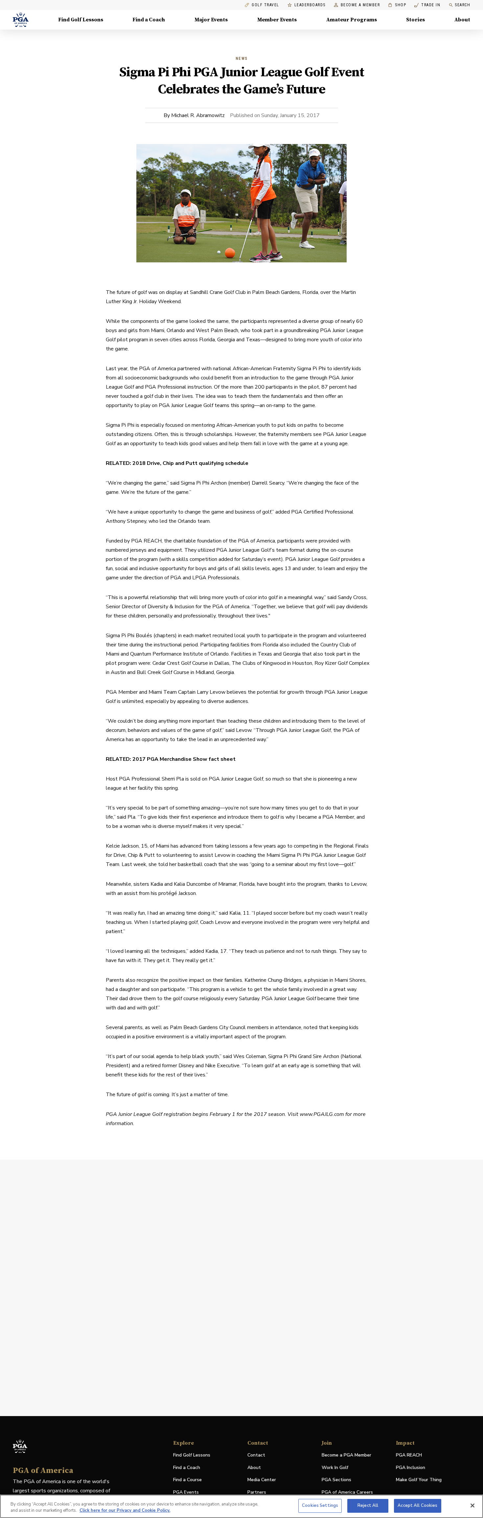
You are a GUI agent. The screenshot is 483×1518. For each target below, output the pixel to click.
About (462, 19)
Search (462, 5)
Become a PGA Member (346, 1455)
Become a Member (360, 5)
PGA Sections (336, 1480)
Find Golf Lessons (80, 19)
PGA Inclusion (410, 1467)
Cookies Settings (320, 1505)
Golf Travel (265, 5)
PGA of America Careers (347, 1492)
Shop (397, 5)
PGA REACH (409, 1455)
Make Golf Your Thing (419, 1480)
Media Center (261, 1480)
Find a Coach (148, 19)
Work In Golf (335, 1467)
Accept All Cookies (417, 1505)
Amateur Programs (351, 19)
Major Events (211, 19)
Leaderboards (310, 5)
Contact (256, 1455)
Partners (256, 1492)
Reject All (367, 1505)
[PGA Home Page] (21, 20)
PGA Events (186, 1492)
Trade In (427, 5)
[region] (241, 1506)
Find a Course (187, 1480)
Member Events (277, 19)
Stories (415, 19)
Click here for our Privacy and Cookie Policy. (125, 1511)
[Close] (472, 1505)
